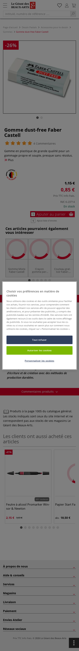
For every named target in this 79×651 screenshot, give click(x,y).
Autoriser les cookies (39, 350)
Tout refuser (39, 339)
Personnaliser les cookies (39, 360)
